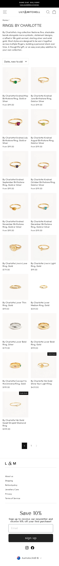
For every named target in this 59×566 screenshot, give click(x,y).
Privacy (8, 494)
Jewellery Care (12, 489)
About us (9, 476)
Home (5, 20)
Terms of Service (12, 498)
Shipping (9, 480)
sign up (30, 538)
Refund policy (11, 485)
